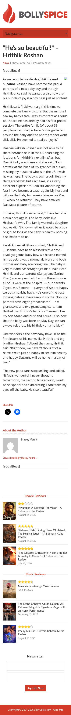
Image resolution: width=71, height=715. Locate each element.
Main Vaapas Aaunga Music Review (38, 586)
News (6, 62)
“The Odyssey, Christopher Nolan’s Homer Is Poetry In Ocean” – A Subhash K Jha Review (42, 556)
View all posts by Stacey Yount (20, 457)
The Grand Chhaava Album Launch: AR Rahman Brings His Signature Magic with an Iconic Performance (42, 607)
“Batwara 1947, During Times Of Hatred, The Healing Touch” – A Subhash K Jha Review (42, 534)
